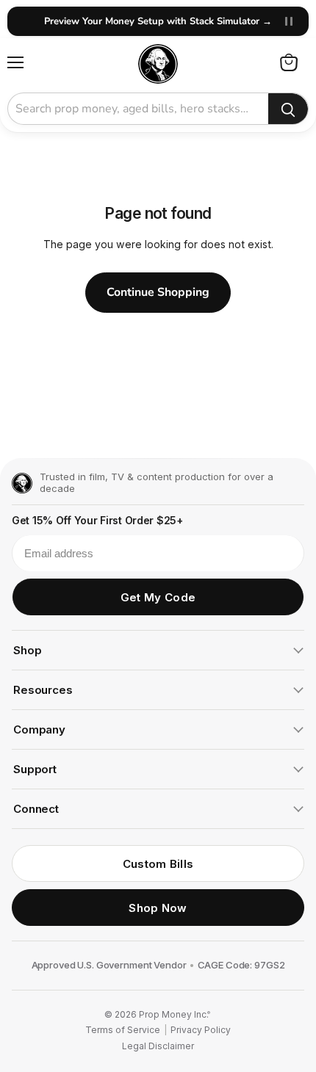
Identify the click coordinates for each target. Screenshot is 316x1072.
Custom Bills (158, 864)
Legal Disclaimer (158, 1046)
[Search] (288, 109)
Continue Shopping (158, 292)
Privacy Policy (200, 1030)
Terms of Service (122, 1030)
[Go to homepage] (22, 483)
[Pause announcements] (289, 21)
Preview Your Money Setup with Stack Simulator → (158, 21)
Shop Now (158, 908)
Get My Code (158, 597)
